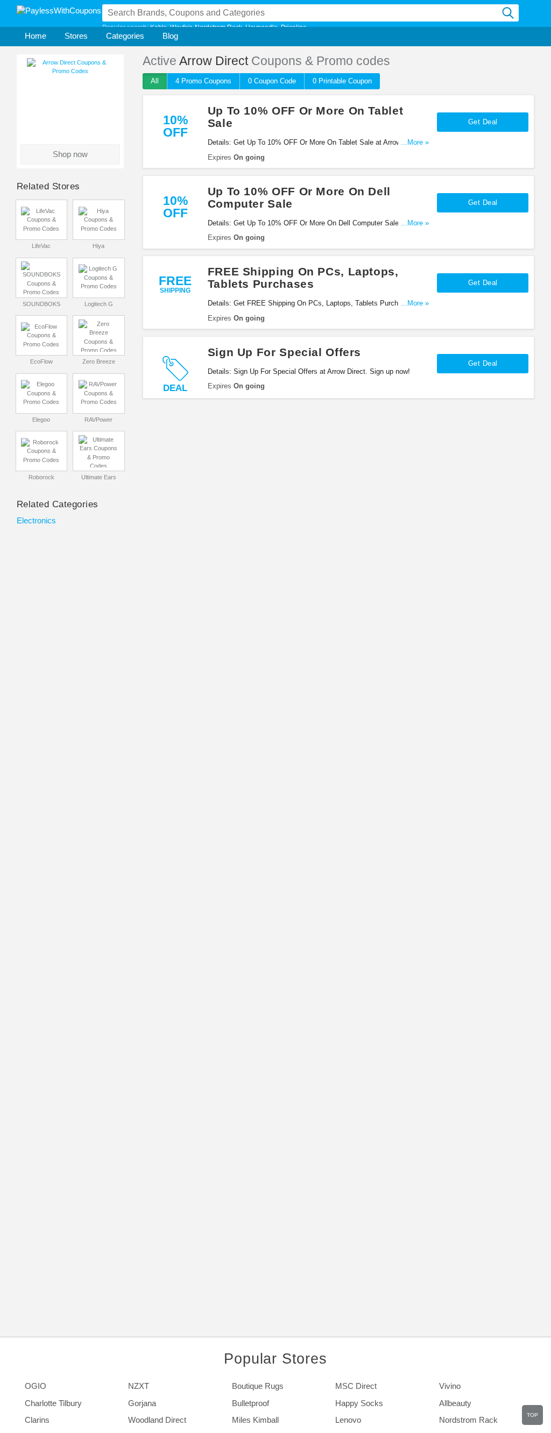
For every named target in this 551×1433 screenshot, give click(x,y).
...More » (415, 142)
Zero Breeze (98, 361)
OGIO (35, 1386)
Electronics (36, 520)
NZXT (138, 1386)
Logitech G (98, 304)
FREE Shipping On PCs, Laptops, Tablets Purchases (303, 277)
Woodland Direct (157, 1420)
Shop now (70, 154)
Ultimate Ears (98, 477)
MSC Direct (356, 1386)
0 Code (272, 81)
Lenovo (348, 1420)
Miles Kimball (255, 1420)
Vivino (450, 1386)
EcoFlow (41, 361)
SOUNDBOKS (41, 304)
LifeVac (41, 246)
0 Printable (342, 81)
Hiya (98, 246)
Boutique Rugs (258, 1386)
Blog (170, 36)
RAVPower (98, 419)
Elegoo (41, 419)
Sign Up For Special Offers (284, 352)
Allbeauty (455, 1403)
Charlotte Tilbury (53, 1403)
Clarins (37, 1420)
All (155, 81)
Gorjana (142, 1403)
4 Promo (203, 81)
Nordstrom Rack (468, 1420)
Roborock (41, 477)
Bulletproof (250, 1403)
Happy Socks (359, 1403)
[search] (508, 13)
